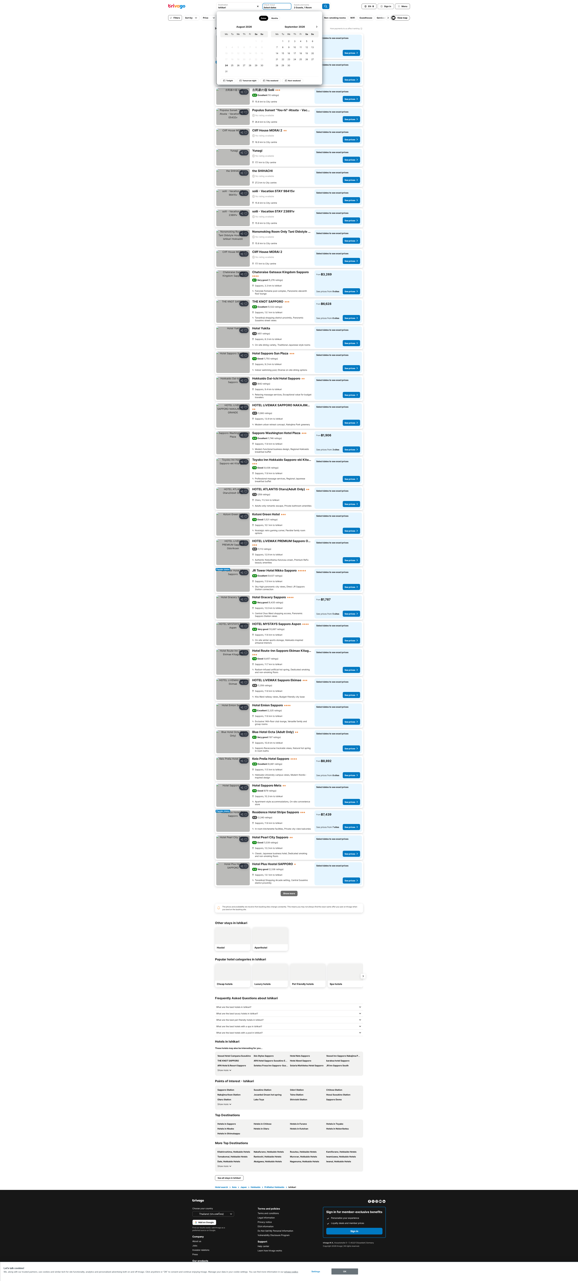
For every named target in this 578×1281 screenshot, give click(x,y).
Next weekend (294, 80)
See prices (350, 53)
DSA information (266, 1226)
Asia (234, 1187)
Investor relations (200, 1250)
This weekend (272, 80)
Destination (223, 5)
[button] (239, 6)
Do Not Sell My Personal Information (275, 1230)
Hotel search (221, 1187)
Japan (243, 1187)
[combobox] (239, 6)
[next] (317, 27)
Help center (263, 1246)
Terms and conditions (268, 1213)
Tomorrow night (249, 80)
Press (195, 1254)
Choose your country (202, 1208)
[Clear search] (258, 6)
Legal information (266, 1217)
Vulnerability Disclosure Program (274, 1235)
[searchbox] (239, 7)
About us (196, 1241)
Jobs (194, 1245)
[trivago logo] (176, 6)
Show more (222, 1070)
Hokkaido (256, 1187)
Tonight (229, 80)
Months (274, 18)
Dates (263, 18)
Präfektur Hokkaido (274, 1187)
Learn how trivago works (270, 1250)
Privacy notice (265, 1222)
